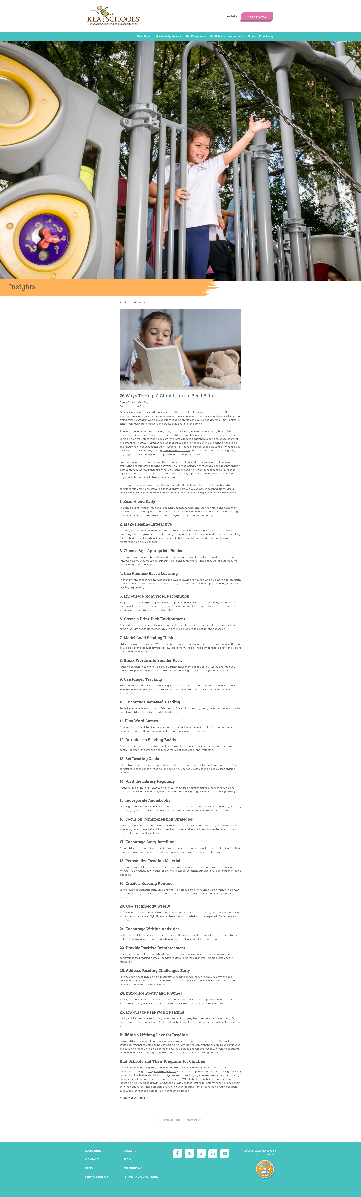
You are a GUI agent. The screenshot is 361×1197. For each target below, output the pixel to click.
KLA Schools (126, 1067)
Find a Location (257, 17)
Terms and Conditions (140, 1177)
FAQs (89, 1168)
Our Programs (194, 36)
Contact (92, 1159)
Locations (93, 1151)
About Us (141, 36)
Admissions (236, 36)
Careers (231, 15)
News (251, 36)
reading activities (161, 465)
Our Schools (217, 36)
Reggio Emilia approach (162, 1071)
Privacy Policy (96, 1177)
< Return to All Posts (132, 302)
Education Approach (167, 36)
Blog (127, 1159)
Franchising (266, 36)
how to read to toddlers (176, 450)
